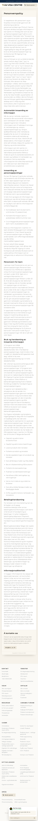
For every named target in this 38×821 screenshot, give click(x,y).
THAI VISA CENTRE (12, 5)
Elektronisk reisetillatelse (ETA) (9, 777)
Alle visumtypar (6, 688)
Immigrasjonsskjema (8, 739)
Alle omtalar (24, 688)
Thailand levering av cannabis (26, 706)
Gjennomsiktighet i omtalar (26, 694)
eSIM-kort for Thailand (27, 776)
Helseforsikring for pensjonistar (25, 745)
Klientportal (23, 674)
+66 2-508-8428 (7, 679)
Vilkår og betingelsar (20, 802)
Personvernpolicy (7, 799)
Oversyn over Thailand (26, 755)
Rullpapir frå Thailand (26, 710)
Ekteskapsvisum (7, 696)
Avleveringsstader (7, 710)
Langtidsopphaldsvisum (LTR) (27, 772)
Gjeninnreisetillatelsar (26, 681)
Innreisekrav (5, 726)
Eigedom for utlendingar (9, 748)
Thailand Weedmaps (26, 714)
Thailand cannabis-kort (27, 712)
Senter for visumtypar (26, 726)
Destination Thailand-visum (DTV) (8, 729)
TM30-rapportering (26, 736)
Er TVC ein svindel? (7, 708)
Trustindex (23, 697)
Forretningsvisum (7, 698)
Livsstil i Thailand (25, 728)
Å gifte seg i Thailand (26, 748)
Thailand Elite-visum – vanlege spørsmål (8, 745)
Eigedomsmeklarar (8, 784)
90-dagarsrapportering (27, 671)
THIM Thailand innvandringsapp (25, 768)
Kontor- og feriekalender (9, 780)
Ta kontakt (5, 671)
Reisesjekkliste (6, 736)
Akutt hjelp (5, 674)
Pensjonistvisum (7, 691)
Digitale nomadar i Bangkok (7, 751)
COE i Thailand (24, 750)
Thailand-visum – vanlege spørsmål (27, 733)
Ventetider (5, 715)
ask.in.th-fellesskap (7, 765)
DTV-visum (23, 676)
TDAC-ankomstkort (8, 705)
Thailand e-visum (25, 741)
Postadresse (5, 713)
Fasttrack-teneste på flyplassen (8, 768)
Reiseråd (22, 739)
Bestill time (5, 676)
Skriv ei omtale (24, 691)
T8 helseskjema (6, 755)
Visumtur (23, 679)
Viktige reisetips (6, 741)
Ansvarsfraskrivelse (20, 799)
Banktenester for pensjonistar (25, 781)
